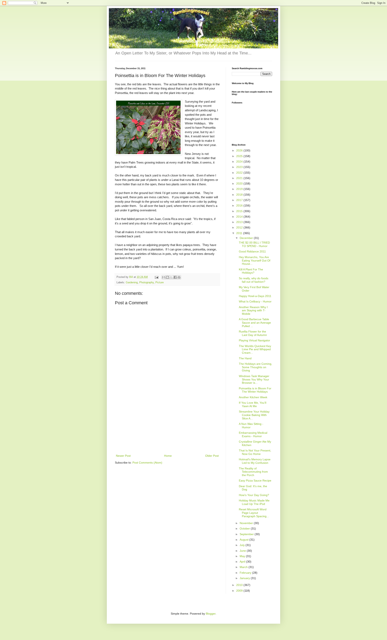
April (243, 561)
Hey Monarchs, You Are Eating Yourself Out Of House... (254, 260)
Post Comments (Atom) (147, 462)
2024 (239, 161)
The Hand (245, 358)
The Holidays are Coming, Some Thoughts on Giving (255, 367)
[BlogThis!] (167, 277)
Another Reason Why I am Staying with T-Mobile (253, 310)
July (243, 545)
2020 (239, 183)
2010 (239, 585)
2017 (239, 200)
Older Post (212, 455)
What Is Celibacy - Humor (255, 301)
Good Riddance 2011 (252, 251)
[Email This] (164, 277)
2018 (239, 194)
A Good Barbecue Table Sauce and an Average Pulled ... (255, 323)
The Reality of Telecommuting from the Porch (253, 472)
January (245, 578)
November (247, 523)
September (247, 534)
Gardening (132, 282)
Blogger (210, 613)
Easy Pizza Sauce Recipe (255, 480)
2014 (239, 216)
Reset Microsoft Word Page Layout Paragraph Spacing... (254, 513)
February (246, 572)
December (247, 238)
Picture (159, 282)
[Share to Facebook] (175, 277)
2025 (239, 156)
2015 (239, 211)
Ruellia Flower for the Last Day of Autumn (253, 333)
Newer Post (123, 455)
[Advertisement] (167, 423)
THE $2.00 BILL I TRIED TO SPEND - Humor (254, 244)
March (244, 567)
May (243, 556)
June (243, 550)
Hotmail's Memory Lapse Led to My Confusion (254, 461)
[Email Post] (156, 277)
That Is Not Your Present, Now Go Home (255, 452)
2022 (239, 172)
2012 (239, 227)
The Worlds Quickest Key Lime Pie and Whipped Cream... (255, 349)
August (244, 539)
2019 (239, 189)
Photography (146, 282)
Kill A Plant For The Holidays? (251, 271)
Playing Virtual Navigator (254, 340)
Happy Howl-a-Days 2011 (255, 296)
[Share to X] (171, 277)
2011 (239, 233)
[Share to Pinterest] (179, 277)
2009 (239, 590)
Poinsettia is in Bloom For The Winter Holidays (255, 390)
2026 (239, 150)
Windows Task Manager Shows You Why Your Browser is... (254, 379)
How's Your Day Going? (254, 495)
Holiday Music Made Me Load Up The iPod (254, 502)
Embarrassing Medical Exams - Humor (253, 434)
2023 (239, 167)
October (245, 528)
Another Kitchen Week (253, 397)
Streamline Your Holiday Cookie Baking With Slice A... (254, 415)
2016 (239, 205)
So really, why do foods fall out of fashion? (253, 280)
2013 (239, 222)
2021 (239, 178)
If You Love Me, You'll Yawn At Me (252, 404)
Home (168, 455)
